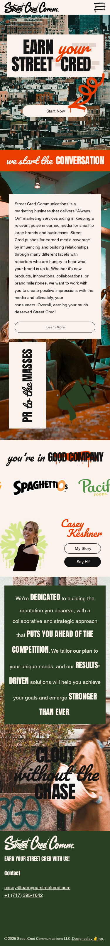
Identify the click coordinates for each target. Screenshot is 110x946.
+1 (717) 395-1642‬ (23, 895)
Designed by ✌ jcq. (88, 939)
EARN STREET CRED (55, 56)
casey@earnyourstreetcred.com (37, 887)
